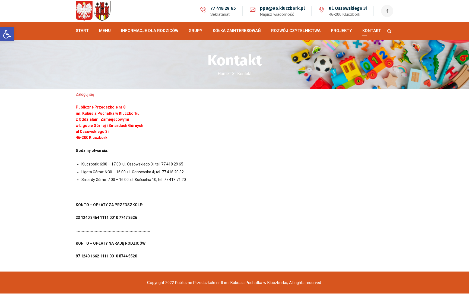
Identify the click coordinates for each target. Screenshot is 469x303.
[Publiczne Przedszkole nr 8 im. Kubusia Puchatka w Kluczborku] (96, 11)
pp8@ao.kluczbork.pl (282, 8)
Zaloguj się (85, 94)
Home (223, 73)
